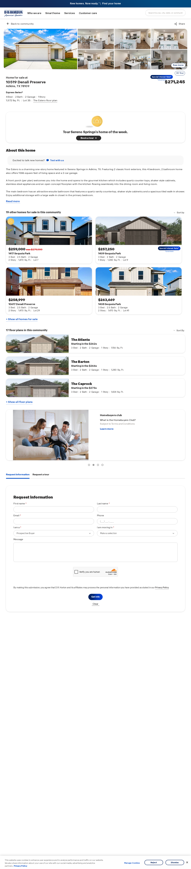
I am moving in (105, 527)
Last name (102, 503)
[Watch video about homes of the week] (95, 120)
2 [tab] (94, 465)
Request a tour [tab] (41, 474)
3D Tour (180, 73)
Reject (154, 862)
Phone (100, 515)
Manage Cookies (132, 863)
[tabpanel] (95, 549)
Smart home (52, 13)
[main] (95, 444)
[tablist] (95, 474)
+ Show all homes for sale (22, 319)
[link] (40, 49)
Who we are (34, 13)
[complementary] (95, 435)
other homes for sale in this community (33, 212)
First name (19, 503)
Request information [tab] (18, 474)
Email (16, 515)
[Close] (187, 862)
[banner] (95, 4)
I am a (16, 527)
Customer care (88, 13)
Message (18, 539)
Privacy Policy (162, 587)
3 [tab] (98, 465)
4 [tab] (102, 465)
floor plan (45, 100)
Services (69, 13)
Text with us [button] (57, 160)
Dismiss (175, 862)
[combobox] (165, 13)
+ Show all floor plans (19, 402)
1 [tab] (89, 465)
